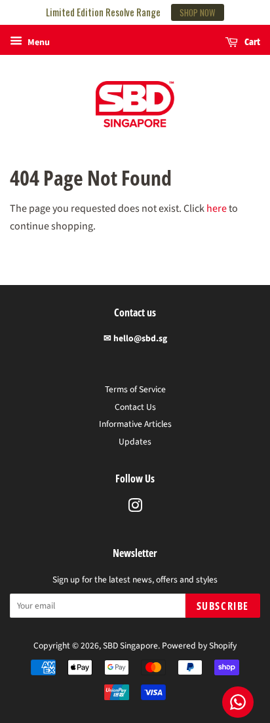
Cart (251, 41)
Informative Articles (135, 424)
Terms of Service (135, 389)
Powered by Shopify (199, 645)
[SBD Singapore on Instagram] (135, 508)
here (216, 208)
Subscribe (223, 606)
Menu (38, 42)
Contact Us (135, 407)
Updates (135, 441)
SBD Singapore (130, 645)
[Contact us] (238, 702)
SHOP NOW (198, 12)
